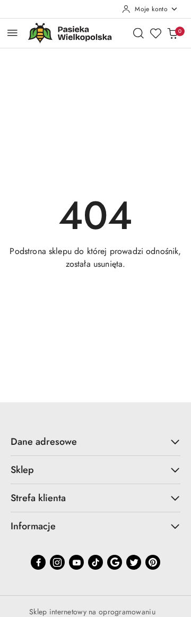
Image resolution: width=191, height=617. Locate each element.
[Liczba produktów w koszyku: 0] (172, 33)
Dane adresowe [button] (44, 442)
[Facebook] (38, 562)
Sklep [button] (22, 470)
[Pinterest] (152, 562)
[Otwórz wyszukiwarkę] (138, 33)
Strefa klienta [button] (38, 498)
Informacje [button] (33, 526)
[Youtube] (76, 562)
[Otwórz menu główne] (12, 33)
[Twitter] (133, 562)
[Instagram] (57, 562)
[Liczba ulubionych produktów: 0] (155, 33)
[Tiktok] (95, 562)
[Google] (114, 562)
